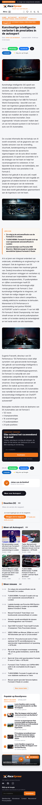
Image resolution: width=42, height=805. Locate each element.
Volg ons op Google (21, 53)
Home (4, 17)
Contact (24, 798)
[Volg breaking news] (23, 12)
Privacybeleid (6, 800)
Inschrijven (21, 455)
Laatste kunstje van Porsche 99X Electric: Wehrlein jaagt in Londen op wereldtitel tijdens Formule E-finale (21, 249)
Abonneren (34, 757)
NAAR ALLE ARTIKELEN (21, 9)
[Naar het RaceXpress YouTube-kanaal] (21, 760)
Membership (6, 798)
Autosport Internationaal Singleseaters (15, 18)
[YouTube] (3, 783)
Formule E (32, 19)
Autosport (12, 17)
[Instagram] (13, 783)
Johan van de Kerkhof (12, 37)
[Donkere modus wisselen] (34, 12)
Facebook (23, 48)
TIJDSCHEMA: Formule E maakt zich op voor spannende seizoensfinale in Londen (22, 242)
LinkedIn (7, 53)
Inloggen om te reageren (15, 517)
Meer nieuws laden (21, 688)
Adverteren (16, 798)
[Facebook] (8, 783)
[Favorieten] (27, 12)
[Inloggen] (31, 12)
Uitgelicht (22, 700)
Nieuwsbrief (32, 798)
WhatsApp (12, 48)
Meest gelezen (10, 700)
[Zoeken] (38, 12)
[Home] (12, 6)
